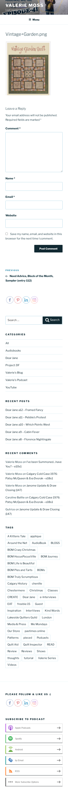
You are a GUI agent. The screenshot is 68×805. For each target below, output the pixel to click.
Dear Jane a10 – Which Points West (27, 424)
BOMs (41, 570)
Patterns (13, 637)
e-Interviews (48, 597)
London (47, 617)
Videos (12, 664)
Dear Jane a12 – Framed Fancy (24, 410)
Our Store (13, 631)
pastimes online (35, 631)
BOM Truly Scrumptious (22, 577)
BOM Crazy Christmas (21, 549)
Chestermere (16, 590)
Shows (41, 651)
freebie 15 (23, 604)
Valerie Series (47, 658)
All (7, 343)
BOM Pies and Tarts (19, 570)
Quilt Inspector (32, 644)
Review (12, 651)
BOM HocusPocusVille (21, 556)
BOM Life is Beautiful (20, 563)
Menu (35, 19)
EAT (10, 604)
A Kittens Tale (16, 536)
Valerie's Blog (14, 372)
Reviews (26, 651)
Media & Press (16, 624)
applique (35, 536)
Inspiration (14, 610)
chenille (37, 583)
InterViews (33, 610)
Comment (12, 128)
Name (10, 178)
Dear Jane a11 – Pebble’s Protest (25, 417)
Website (11, 215)
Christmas (36, 590)
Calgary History (17, 583)
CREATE (12, 597)
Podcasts (43, 637)
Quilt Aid (12, 644)
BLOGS (55, 543)
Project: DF (12, 365)
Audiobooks (13, 350)
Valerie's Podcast (16, 380)
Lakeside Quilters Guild (22, 617)
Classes (53, 590)
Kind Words (52, 610)
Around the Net (17, 543)
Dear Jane (11, 358)
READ (50, 644)
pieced (27, 637)
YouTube (11, 387)
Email (10, 196)
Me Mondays (39, 624)
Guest (39, 604)
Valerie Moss (24, 5)
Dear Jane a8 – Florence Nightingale (28, 439)
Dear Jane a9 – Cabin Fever (22, 432)
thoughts (13, 658)
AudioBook (39, 543)
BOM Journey (49, 556)
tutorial (28, 658)
